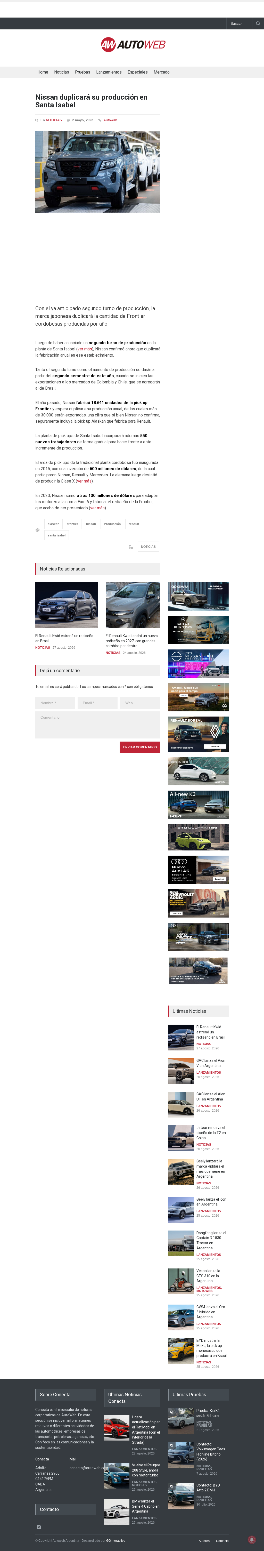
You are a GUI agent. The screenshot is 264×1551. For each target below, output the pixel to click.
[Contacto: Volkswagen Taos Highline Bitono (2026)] (181, 1455)
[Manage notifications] (252, 1540)
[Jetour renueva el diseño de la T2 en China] (181, 1138)
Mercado (162, 72)
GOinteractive (115, 1540)
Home (42, 72)
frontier (72, 524)
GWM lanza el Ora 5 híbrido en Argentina (210, 1312)
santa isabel (56, 535)
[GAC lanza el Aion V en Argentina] (181, 1071)
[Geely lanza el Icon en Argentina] (181, 1210)
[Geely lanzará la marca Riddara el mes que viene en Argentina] (181, 1172)
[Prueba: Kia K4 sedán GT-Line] (181, 1421)
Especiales (138, 72)
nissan (91, 524)
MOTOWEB (204, 1291)
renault (134, 524)
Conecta (191, 73)
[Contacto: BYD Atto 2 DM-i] (181, 1496)
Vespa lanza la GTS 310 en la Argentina (208, 1276)
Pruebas (82, 72)
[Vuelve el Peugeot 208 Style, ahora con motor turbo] (116, 1476)
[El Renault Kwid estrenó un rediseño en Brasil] (66, 605)
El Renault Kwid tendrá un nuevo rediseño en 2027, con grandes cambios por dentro (132, 641)
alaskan (53, 524)
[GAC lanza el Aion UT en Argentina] (181, 1105)
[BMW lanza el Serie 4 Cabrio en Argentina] (116, 1512)
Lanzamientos (109, 72)
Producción (112, 524)
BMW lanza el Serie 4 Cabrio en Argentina (146, 1506)
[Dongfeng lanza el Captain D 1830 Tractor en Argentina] (181, 1243)
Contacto (222, 1541)
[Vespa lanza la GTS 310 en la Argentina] (181, 1281)
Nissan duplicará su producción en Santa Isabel (91, 101)
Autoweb (110, 120)
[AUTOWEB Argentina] (133, 50)
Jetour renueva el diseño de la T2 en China (211, 1133)
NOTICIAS (54, 120)
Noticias (61, 72)
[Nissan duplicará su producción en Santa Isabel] (97, 172)
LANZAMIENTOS (208, 1072)
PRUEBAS (204, 1425)
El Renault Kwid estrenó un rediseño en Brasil (210, 1032)
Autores (204, 1541)
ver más (85, 349)
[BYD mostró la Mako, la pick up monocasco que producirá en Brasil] (181, 1351)
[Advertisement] (132, 8)
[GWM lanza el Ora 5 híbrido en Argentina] (181, 1317)
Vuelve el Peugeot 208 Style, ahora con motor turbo (146, 1470)
